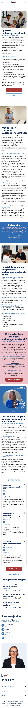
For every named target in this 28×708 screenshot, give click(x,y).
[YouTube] (13, 680)
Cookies (4, 703)
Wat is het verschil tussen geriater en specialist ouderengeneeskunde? (12, 587)
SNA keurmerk (11, 705)
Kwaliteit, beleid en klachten (14, 703)
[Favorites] (25, 2)
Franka (4, 66)
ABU (24, 703)
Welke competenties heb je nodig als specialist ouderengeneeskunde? (12, 604)
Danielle (8, 74)
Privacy (21, 701)
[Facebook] (9, 680)
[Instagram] (6, 680)
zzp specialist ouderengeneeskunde (11, 363)
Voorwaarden (14, 701)
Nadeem (20, 59)
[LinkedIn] (2, 680)
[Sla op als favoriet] (24, 485)
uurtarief (23, 366)
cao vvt (5, 349)
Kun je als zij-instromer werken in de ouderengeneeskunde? (12, 596)
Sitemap (18, 705)
